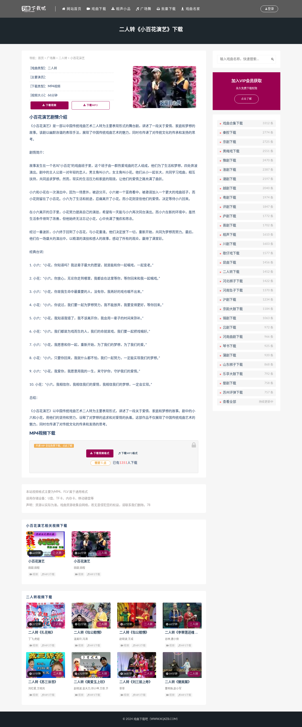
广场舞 (51, 58)
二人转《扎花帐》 (41, 632)
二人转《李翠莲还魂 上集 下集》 (188, 632)
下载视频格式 (101, 453)
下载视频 (50, 105)
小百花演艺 (36, 561)
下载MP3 (92, 105)
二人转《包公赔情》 (88, 632)
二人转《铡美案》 (178, 682)
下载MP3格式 (129, 453)
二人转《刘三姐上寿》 (135, 682)
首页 (41, 58)
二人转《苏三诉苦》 (43, 682)
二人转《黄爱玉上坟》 (90, 682)
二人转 (63, 58)
